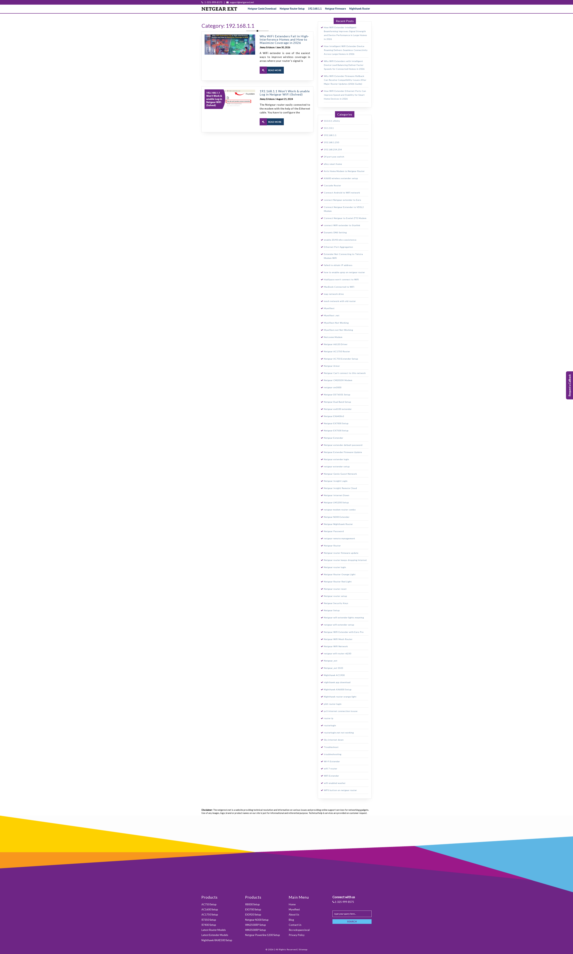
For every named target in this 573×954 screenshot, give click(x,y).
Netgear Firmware (335, 8)
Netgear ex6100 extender (338, 409)
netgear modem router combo (340, 509)
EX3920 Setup (253, 914)
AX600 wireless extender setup (341, 178)
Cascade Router (332, 185)
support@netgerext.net (241, 2)
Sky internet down (334, 739)
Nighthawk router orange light (340, 696)
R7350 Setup (208, 919)
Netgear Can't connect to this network (345, 373)
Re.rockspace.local (299, 929)
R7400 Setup (208, 924)
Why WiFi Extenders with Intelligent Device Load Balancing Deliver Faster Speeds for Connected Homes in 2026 (344, 65)
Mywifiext (329, 308)
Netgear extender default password (343, 445)
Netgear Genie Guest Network (340, 474)
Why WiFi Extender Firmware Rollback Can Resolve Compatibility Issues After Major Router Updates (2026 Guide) (345, 80)
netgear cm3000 (332, 387)
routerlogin (330, 725)
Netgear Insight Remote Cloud (340, 488)
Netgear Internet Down (336, 495)
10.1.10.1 (329, 128)
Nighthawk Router (359, 8)
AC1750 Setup (209, 914)
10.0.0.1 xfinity (332, 121)
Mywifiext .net (331, 315)
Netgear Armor (332, 366)
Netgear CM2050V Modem (338, 380)
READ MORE (275, 70)
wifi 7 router (330, 768)
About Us (294, 914)
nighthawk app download (337, 682)
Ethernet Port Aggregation (338, 247)
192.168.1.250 (331, 142)
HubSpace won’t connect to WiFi (341, 279)
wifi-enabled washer (335, 783)
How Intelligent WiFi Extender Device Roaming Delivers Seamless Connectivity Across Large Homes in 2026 (346, 50)
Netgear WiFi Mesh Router (338, 639)
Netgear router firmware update (341, 553)
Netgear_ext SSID (333, 668)
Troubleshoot (331, 747)
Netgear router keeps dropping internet (345, 560)
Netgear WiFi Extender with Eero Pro (344, 632)
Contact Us (295, 924)
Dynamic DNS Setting (335, 232)
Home (292, 904)
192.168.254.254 (333, 149)
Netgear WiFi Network (336, 646)
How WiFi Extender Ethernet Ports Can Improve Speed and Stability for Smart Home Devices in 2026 (345, 95)
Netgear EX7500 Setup (336, 430)
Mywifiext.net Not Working (338, 330)
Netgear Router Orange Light (340, 574)
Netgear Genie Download (262, 8)
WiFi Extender (331, 775)
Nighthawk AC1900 (334, 675)
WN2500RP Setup (255, 924)
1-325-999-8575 (213, 2)
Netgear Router (332, 545)
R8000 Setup (252, 904)
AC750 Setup (208, 904)
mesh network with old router (340, 301)
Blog (291, 919)
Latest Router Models (213, 929)
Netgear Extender (333, 438)
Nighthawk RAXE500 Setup (216, 940)
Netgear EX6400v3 (334, 416)
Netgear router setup (335, 596)
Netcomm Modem (333, 337)
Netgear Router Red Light (338, 581)
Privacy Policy (297, 935)
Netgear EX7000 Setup (336, 423)
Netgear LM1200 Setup (336, 502)
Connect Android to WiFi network (342, 192)
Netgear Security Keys (336, 603)
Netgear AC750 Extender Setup (341, 358)
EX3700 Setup (253, 909)
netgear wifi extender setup (339, 624)
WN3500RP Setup (255, 929)
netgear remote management (339, 538)
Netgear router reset (335, 589)
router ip (328, 718)
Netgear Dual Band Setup (337, 402)
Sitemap (303, 949)
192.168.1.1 (315, 8)
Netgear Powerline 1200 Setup (262, 935)
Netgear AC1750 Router (337, 351)
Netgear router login (335, 567)
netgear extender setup (337, 466)
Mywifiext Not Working (336, 322)
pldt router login (333, 704)
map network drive (334, 294)
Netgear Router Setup (292, 8)
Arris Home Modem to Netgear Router (344, 171)
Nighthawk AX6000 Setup (338, 689)
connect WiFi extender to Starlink (342, 225)
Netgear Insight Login (336, 481)
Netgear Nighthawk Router (338, 524)
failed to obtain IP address (338, 265)
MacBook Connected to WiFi (339, 287)
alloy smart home (333, 164)
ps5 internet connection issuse (341, 711)
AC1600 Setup (209, 909)
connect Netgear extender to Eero (342, 200)
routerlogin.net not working (339, 732)
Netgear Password (334, 531)
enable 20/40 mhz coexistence (340, 239)
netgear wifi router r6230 (337, 653)
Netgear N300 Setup (256, 919)
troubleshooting (332, 754)
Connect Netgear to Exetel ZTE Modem (345, 218)
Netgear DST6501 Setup (337, 394)
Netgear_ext (330, 660)
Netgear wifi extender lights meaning (344, 617)
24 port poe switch (334, 156)
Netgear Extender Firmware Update (343, 452)
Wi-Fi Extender (332, 761)
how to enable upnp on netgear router (344, 272)
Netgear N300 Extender (336, 517)
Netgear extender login (336, 459)
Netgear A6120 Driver (336, 344)
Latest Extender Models (214, 935)
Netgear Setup (332, 610)
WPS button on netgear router (340, 790)
